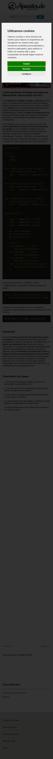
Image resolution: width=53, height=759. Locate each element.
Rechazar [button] (26, 69)
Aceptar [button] (26, 64)
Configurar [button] (26, 74)
